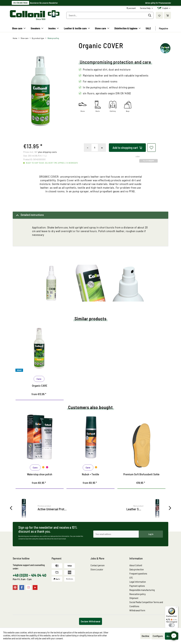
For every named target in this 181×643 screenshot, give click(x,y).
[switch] (171, 625)
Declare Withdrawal (90, 621)
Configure (158, 635)
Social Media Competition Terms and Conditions (146, 604)
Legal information (137, 581)
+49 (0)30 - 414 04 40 (29, 575)
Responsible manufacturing (142, 589)
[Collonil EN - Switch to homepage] (34, 13)
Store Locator (96, 569)
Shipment (133, 598)
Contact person (97, 565)
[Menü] (176, 608)
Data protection (136, 569)
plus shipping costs (47, 152)
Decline (145, 635)
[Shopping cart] (167, 15)
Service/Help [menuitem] (145, 8)
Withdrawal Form (137, 610)
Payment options (137, 585)
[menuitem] (131, 8)
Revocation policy (137, 594)
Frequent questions (138, 573)
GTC (131, 577)
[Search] (150, 15)
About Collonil (135, 565)
